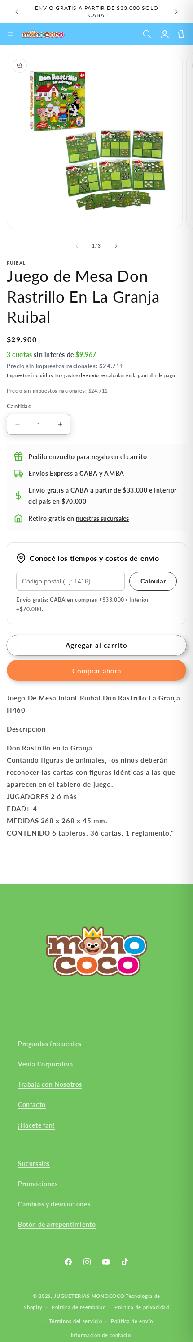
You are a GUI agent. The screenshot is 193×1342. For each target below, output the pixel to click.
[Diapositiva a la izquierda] (77, 246)
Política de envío (132, 1321)
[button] (147, 34)
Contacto (32, 1104)
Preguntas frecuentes (50, 1044)
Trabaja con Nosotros (50, 1084)
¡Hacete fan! (36, 1125)
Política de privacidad (141, 1307)
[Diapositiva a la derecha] (116, 246)
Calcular (153, 581)
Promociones (38, 1184)
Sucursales (34, 1163)
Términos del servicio (75, 1321)
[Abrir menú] (10, 34)
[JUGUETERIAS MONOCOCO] (43, 34)
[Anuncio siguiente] (176, 12)
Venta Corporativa (45, 1064)
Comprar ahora (96, 671)
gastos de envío (82, 375)
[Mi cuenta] (164, 34)
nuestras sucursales (102, 518)
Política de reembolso (79, 1307)
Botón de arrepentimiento (57, 1224)
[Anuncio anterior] (16, 12)
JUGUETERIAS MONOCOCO (89, 1296)
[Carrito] (181, 34)
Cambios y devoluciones (54, 1204)
